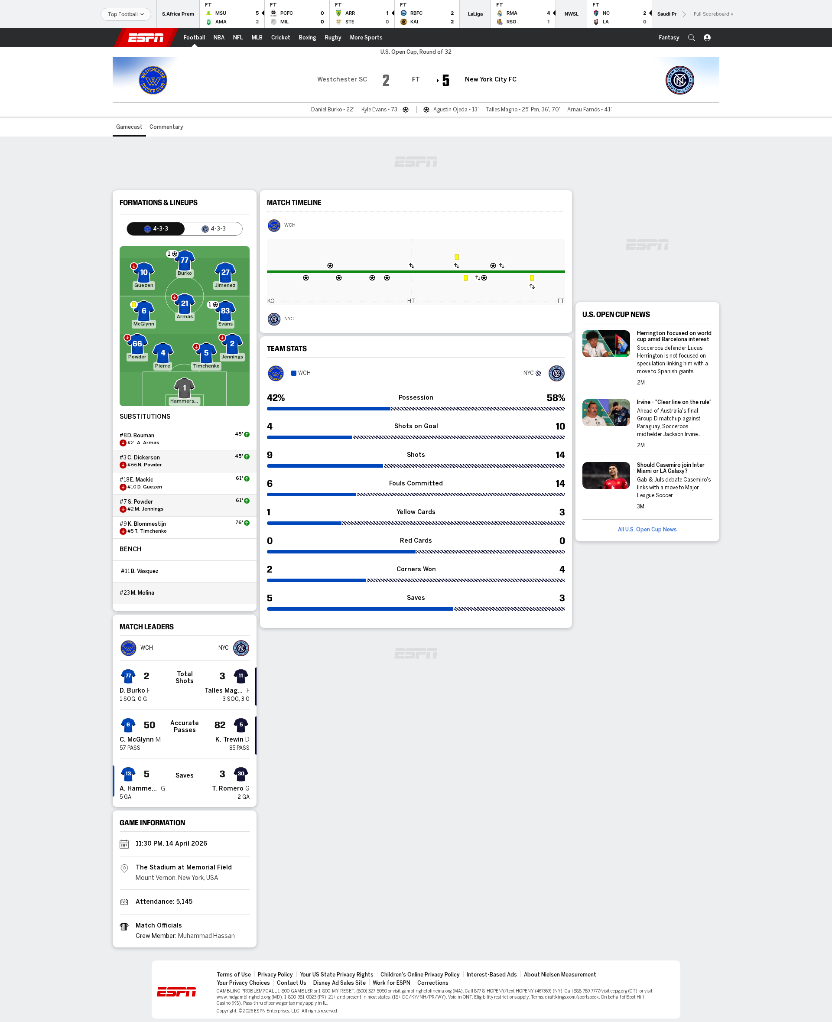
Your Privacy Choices (243, 983)
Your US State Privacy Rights (337, 975)
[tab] (156, 228)
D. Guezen (149, 487)
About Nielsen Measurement (560, 975)
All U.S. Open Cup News (647, 530)
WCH (290, 225)
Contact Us (291, 983)
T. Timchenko (150, 531)
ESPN (146, 37)
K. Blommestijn (147, 524)
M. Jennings (149, 509)
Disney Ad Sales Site (339, 983)
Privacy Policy (275, 975)
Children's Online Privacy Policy (420, 975)
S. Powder (140, 502)
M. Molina (142, 593)
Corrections (432, 983)
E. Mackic (141, 480)
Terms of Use (234, 975)
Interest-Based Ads (492, 975)
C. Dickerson (143, 458)
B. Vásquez (145, 571)
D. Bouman (140, 436)
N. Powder (150, 465)
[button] (691, 37)
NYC (289, 319)
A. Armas (148, 443)
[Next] (683, 14)
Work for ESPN (391, 983)
